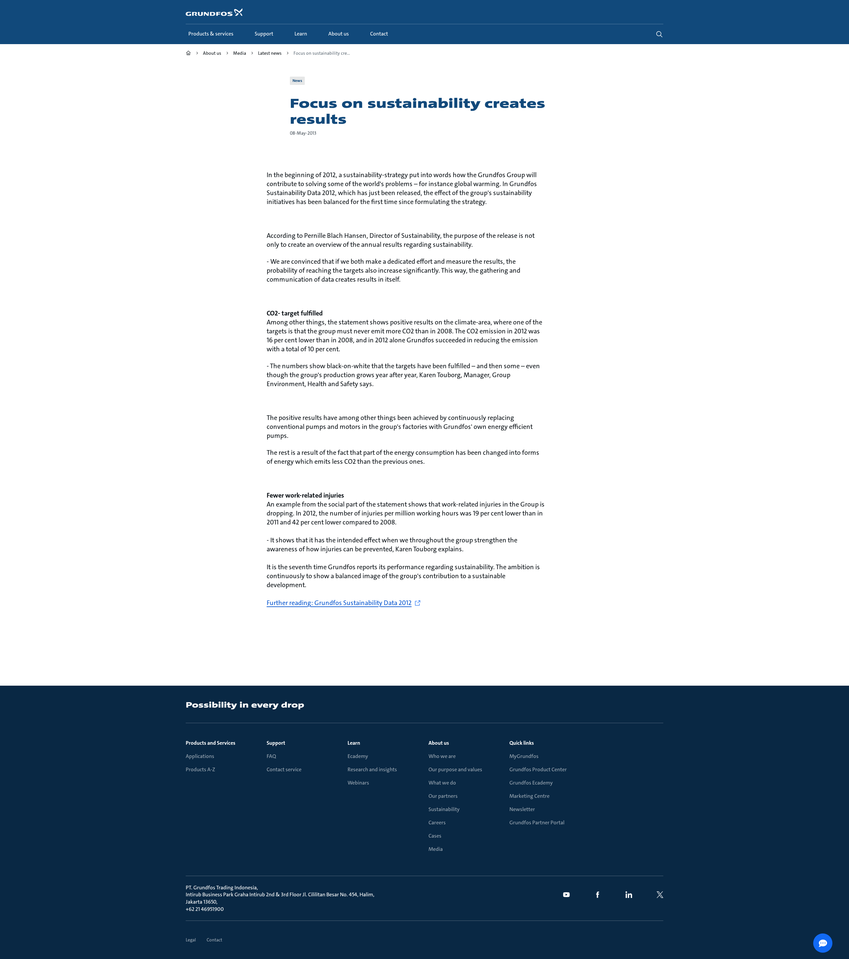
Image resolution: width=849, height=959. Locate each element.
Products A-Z (200, 769)
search (659, 34)
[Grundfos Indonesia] (188, 53)
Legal (191, 940)
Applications (200, 756)
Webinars (358, 782)
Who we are (442, 756)
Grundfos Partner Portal (536, 822)
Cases (434, 835)
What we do (442, 782)
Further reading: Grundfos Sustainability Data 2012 (339, 602)
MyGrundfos (524, 756)
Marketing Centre (529, 795)
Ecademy (358, 756)
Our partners (443, 795)
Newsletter (522, 809)
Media (435, 849)
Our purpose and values (455, 769)
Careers (437, 822)
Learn (354, 742)
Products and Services (210, 742)
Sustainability (444, 809)
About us (438, 742)
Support (276, 742)
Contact (214, 940)
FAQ (271, 756)
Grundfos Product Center (538, 769)
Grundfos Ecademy (531, 782)
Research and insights (372, 769)
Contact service (284, 769)
